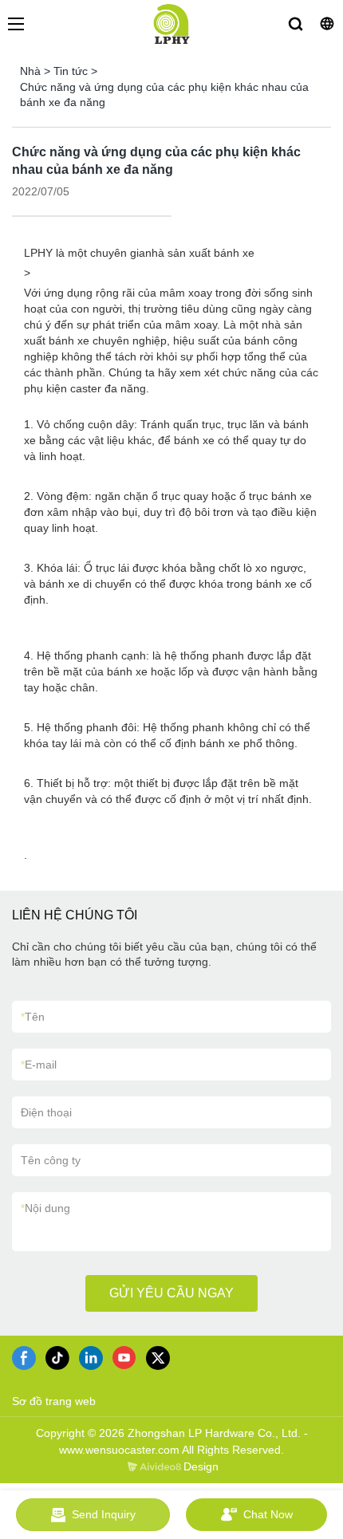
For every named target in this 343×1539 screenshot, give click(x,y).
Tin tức (70, 71)
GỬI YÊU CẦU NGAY (171, 1293)
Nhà (30, 71)
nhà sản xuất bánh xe (199, 252)
